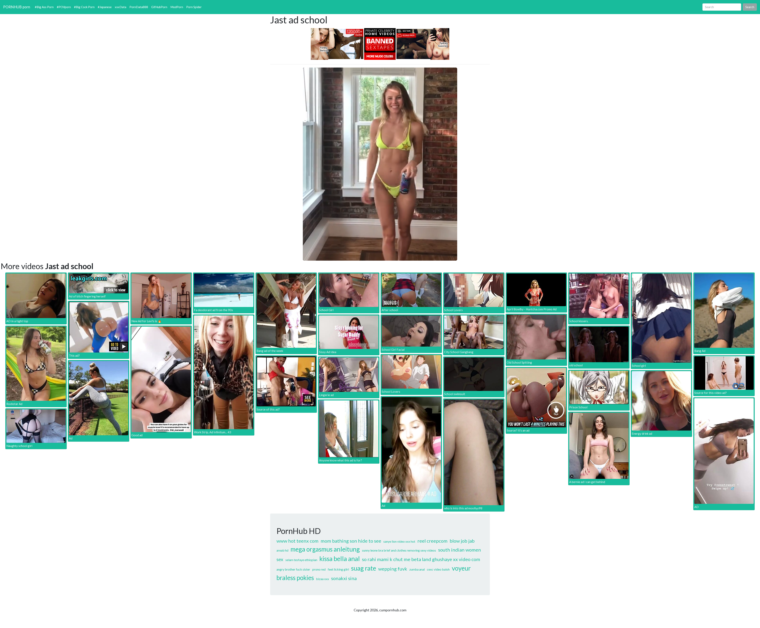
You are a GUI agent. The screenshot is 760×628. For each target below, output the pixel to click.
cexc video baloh (438, 569)
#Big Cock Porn (84, 7)
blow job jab (462, 541)
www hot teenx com (297, 541)
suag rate (363, 568)
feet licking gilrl (338, 569)
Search (749, 7)
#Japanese (105, 7)
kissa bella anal (339, 558)
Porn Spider (194, 7)
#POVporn (64, 7)
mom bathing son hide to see (351, 541)
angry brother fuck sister (293, 569)
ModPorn (176, 7)
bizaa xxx (322, 579)
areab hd (282, 550)
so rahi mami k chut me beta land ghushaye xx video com (421, 559)
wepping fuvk (392, 569)
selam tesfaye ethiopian (301, 560)
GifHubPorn (159, 7)
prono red (319, 569)
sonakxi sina (344, 578)
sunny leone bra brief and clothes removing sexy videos (399, 550)
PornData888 (138, 7)
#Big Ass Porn (44, 7)
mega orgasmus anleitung (325, 549)
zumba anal (417, 569)
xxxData (120, 7)
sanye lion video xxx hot (399, 541)
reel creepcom (432, 541)
